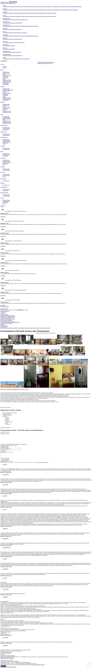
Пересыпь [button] (5, 38)
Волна (2, 151)
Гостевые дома (12, 6)
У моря (4, 67)
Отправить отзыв (4, 461)
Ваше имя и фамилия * (5, 448)
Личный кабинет (9, 3)
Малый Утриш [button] (6, 21)
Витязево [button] (5, 11)
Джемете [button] (5, 8)
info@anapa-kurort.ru (5, 311)
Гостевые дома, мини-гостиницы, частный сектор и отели (37, 328)
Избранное (3, 3)
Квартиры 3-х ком (66, 6)
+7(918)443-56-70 (20, 309)
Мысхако (2, 182)
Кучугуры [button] (5, 41)
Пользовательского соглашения (42, 462)
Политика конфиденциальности (37, 664)
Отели (23, 6)
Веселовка (3, 146)
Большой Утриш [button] (6, 18)
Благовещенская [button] (6, 25)
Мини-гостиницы (29, 6)
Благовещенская (4, 137)
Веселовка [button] (5, 28)
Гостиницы (35, 6)
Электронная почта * (5, 449)
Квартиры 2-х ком (58, 6)
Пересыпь (3, 166)
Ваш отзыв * (3, 450)
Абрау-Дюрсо (3, 178)
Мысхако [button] (5, 47)
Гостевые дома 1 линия (20, 9)
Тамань (2, 198)
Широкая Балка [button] (6, 51)
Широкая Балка (4, 187)
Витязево (2, 102)
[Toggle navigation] (1, 1)
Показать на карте (5, 432)
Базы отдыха (40, 6)
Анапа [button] (4, 5)
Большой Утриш (4, 125)
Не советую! (5, 459)
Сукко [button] (4, 15)
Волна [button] (4, 31)
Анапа (2, 69)
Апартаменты (79, 6)
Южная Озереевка (4, 192)
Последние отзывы (5, 306)
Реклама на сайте (4, 308)
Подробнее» (3, 216)
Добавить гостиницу (12, 2)
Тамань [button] (4, 57)
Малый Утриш (4, 131)
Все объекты (5, 6)
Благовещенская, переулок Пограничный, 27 (46, 333)
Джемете (2, 86)
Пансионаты (72, 6)
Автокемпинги (19, 22)
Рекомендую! (5, 458)
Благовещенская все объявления (18, 328)
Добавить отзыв (4, 446)
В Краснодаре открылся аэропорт (8, 655)
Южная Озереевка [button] (7, 54)
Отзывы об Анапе (4, 2)
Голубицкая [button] (5, 34)
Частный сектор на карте (6, 328)
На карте (5, 66)
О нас (14, 3)
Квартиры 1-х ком (50, 6)
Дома (45, 6)
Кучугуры (3, 172)
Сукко (2, 114)
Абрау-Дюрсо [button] (6, 44)
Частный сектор (18, 6)
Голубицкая (3, 158)
